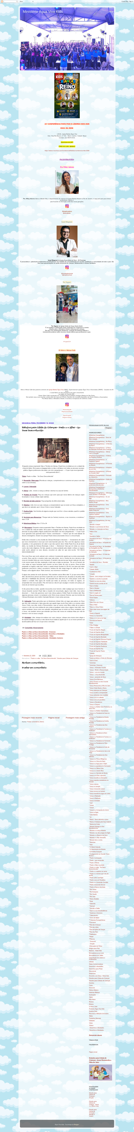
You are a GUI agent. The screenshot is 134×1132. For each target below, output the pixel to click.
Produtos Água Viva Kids (96, 1009)
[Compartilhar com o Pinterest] (51, 656)
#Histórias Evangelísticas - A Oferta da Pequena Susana (100, 456)
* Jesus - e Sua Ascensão (97, 674)
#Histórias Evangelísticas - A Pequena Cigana (98, 460)
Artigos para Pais (94, 948)
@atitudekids (67, 213)
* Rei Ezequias (93, 892)
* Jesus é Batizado (95, 798)
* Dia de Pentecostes (95, 595)
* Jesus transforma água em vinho (99, 793)
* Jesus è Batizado (95, 796)
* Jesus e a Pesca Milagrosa (98, 759)
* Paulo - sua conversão (96, 860)
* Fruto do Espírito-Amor (96, 632)
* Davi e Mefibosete (95, 590)
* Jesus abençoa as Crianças (98, 690)
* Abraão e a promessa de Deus (99, 527)
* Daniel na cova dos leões (97, 581)
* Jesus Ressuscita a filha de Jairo (99, 685)
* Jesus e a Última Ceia (96, 768)
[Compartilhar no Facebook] (49, 656)
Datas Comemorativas (96, 964)
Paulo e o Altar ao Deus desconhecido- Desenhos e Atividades (43, 634)
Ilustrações (92, 995)
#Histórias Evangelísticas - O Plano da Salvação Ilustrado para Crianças (100, 448)
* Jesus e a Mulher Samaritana (98, 711)
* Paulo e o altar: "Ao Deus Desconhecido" (43, 658)
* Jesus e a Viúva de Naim (97, 761)
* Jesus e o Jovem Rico (96, 771)
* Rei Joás (92, 896)
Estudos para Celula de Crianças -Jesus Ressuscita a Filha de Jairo (100, 1060)
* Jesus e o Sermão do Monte (98, 773)
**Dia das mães (94, 927)
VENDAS (92, 1020)
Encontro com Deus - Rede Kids (99, 976)
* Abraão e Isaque (94, 524)
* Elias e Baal (93, 604)
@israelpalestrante (67, 273)
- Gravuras (92, 941)
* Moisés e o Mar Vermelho (97, 837)
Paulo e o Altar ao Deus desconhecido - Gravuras (39, 632)
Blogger (76, 1124)
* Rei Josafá (93, 894)
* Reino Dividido (94, 899)
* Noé (91, 844)
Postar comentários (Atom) (35, 721)
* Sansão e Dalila (94, 908)
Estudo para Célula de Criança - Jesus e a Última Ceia (94, 1104)
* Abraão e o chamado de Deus (98, 529)
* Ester (91, 623)
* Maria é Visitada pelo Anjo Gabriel (100, 822)
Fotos (91, 985)
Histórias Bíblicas (94, 992)
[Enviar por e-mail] (43, 656)
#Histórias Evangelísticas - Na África (100, 441)
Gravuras (92, 987)
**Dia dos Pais (93, 932)
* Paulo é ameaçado (95, 858)
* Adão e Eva (93, 531)
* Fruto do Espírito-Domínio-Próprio (100, 639)
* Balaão (91, 564)
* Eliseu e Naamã (94, 613)
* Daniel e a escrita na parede (98, 579)
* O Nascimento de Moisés (97, 849)
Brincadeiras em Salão (96, 955)
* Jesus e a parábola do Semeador (100, 766)
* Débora (92, 600)
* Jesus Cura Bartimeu (96, 679)
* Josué (91, 807)
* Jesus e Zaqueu (94, 704)
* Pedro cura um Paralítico (97, 880)
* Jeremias (92, 663)
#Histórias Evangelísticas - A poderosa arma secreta (98, 484)
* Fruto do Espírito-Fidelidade (98, 641)
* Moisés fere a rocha (95, 840)
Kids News (92, 999)
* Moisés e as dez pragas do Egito (99, 833)
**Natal (91, 936)
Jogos (91, 997)
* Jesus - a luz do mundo (96, 672)
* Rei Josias (92, 889)
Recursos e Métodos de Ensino (98, 1013)
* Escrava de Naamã (95, 620)
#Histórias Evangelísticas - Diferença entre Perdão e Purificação (100, 493)
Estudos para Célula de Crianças (99, 978)
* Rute (91, 901)
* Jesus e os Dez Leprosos (97, 775)
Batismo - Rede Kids (95, 950)
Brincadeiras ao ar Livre (96, 953)
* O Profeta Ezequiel (95, 851)
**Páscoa (92, 939)
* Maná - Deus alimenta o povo (98, 819)
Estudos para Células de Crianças (67, 658)
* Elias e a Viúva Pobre (96, 607)
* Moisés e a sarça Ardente (97, 830)
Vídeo (91, 1023)
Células (91, 961)
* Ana (90, 534)
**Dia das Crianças (95, 925)
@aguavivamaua (67, 417)
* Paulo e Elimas (94, 862)
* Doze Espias (93, 597)
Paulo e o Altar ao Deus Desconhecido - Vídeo (37, 636)
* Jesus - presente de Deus (97, 677)
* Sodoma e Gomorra (95, 913)
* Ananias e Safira (94, 536)
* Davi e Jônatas (94, 588)
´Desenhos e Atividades (96, 1030)
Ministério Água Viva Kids (43, 12)
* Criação (92, 574)
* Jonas (91, 805)
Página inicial (53, 718)
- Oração (92, 943)
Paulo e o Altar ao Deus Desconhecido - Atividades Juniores (42, 638)
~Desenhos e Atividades (96, 1028)
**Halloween (93, 934)
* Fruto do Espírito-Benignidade (99, 634)
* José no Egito (93, 812)
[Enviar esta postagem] (39, 655)
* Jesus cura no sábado (96, 697)
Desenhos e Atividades (96, 966)
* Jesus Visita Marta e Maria (97, 688)
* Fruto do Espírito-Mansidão (98, 644)
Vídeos (91, 1025)
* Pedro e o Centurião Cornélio (98, 882)
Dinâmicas (92, 973)
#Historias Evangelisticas (96, 435)
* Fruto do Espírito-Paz (96, 648)
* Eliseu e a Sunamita (95, 615)
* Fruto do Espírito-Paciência (98, 646)
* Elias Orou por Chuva (96, 602)
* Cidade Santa (93, 569)
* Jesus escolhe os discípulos (98, 778)
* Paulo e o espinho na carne (98, 871)
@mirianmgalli (67, 409)
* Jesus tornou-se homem (97, 791)
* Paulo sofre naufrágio (96, 877)
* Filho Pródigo (93, 625)
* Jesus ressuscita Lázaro (97, 789)
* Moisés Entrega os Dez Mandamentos (96, 827)
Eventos (91, 983)
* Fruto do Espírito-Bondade (97, 637)
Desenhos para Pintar (96, 969)
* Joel (91, 803)
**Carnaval (92, 922)
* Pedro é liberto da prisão (97, 887)
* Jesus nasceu (93, 784)
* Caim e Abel (93, 567)
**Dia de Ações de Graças (97, 929)
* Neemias (92, 842)
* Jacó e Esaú (93, 660)
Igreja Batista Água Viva (56, 389)
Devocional (92, 971)
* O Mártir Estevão (94, 847)
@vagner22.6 (67, 341)
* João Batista (93, 815)
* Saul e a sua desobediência (98, 910)
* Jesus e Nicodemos (95, 702)
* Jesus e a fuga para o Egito (98, 763)
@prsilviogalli (67, 415)
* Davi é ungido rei (94, 593)
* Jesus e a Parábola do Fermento (99, 741)
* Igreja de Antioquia (95, 656)
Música (91, 1004)
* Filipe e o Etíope (94, 627)
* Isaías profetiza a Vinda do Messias (100, 658)
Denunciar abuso (95, 1035)
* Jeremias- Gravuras (95, 665)
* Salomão (92, 903)
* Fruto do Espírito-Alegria (97, 630)
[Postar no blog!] (45, 656)
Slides (91, 1016)
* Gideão (91, 653)
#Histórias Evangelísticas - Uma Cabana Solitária (99, 513)
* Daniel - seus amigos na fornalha (99, 576)
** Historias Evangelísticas (97, 920)
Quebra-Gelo (93, 1011)
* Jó (90, 817)
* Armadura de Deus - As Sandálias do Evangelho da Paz (100, 547)
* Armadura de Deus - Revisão (98, 562)
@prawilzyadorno (67, 211)
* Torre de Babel (94, 917)
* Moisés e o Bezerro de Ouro (98, 835)
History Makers (93, 990)
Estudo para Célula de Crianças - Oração (93, 1095)
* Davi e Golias (93, 586)
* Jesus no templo (94, 786)
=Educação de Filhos (95, 946)
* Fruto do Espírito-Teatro (97, 651)
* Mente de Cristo (94, 824)
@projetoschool (67, 275)
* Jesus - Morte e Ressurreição (98, 670)
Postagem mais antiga (75, 718)
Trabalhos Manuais (95, 1018)
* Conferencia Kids (95, 571)
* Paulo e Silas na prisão (96, 865)
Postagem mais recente (32, 718)
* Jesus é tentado (94, 800)
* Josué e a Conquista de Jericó (99, 810)
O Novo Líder (93, 1006)
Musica (91, 1002)
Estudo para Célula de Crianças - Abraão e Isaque (93, 1113)
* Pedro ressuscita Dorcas (97, 884)
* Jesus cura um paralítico (97, 700)
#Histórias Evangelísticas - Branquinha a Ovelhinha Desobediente (97, 489)
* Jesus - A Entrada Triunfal (97, 667)
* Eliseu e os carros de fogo (97, 618)
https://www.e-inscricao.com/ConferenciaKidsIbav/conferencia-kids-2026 (67, 151)
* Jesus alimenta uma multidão (98, 695)
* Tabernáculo (93, 915)
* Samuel (92, 906)
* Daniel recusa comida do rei (98, 583)
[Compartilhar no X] (47, 656)
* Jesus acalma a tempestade (98, 692)
